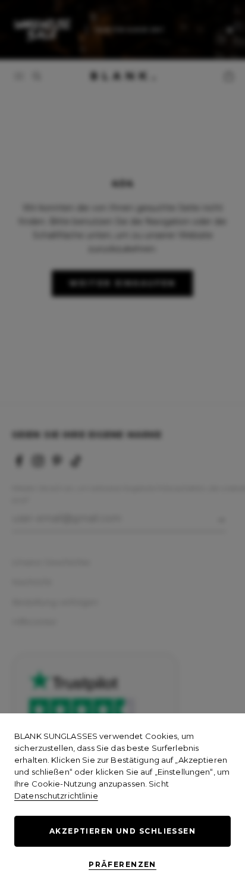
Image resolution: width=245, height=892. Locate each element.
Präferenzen (122, 864)
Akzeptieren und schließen (122, 830)
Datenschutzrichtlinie (56, 795)
